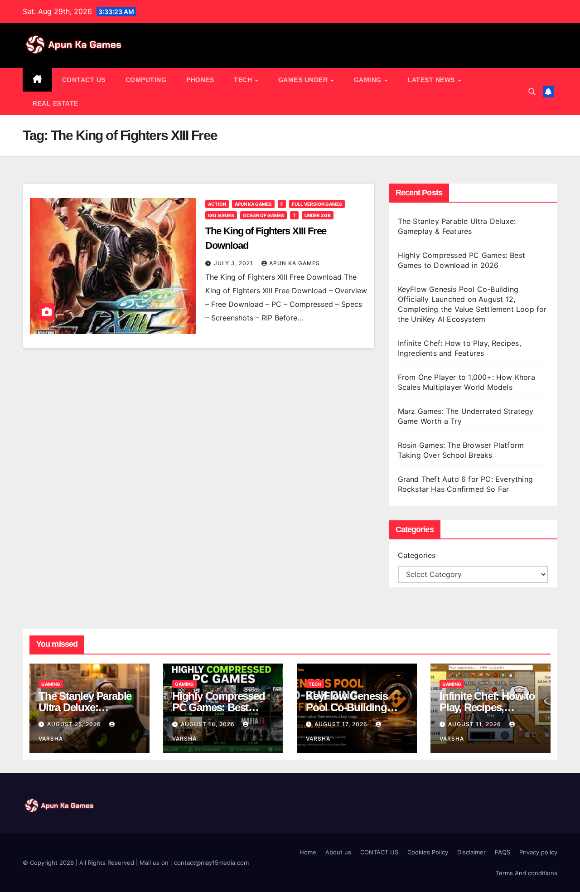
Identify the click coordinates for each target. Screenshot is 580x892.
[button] (532, 91)
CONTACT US (84, 79)
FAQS (502, 852)
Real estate (55, 103)
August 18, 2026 (209, 724)
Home (308, 852)
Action (217, 204)
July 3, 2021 (234, 263)
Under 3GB (317, 215)
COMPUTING (146, 79)
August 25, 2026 (75, 724)
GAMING (369, 79)
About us (338, 852)
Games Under (304, 79)
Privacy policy (538, 852)
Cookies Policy (427, 852)
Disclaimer (471, 852)
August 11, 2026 (475, 724)
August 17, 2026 (341, 724)
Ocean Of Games (263, 215)
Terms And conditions (526, 873)
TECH (244, 79)
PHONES (200, 79)
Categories (416, 555)
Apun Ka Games (253, 204)
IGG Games (221, 215)
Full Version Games (317, 204)
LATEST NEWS (432, 79)
